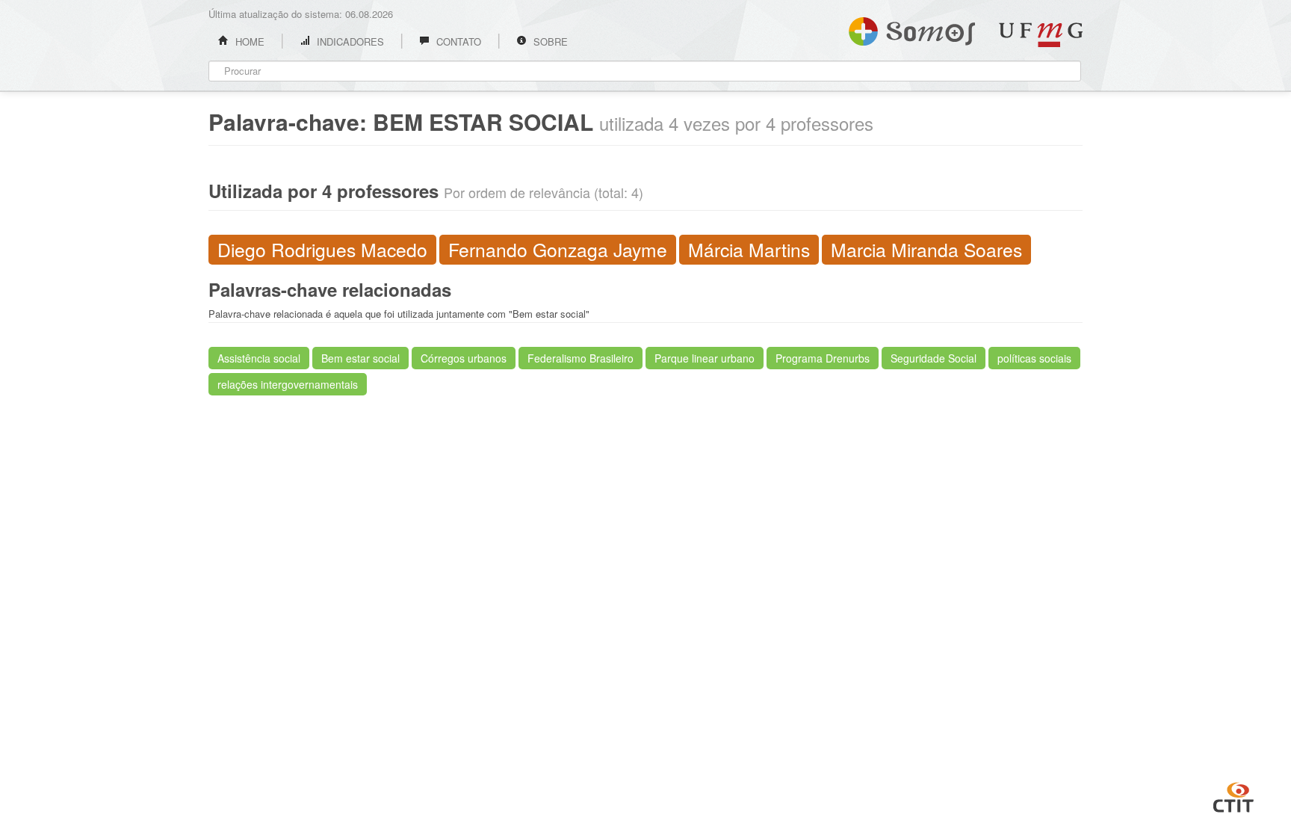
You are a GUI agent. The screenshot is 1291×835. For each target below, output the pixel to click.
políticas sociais (1034, 358)
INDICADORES (349, 41)
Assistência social (258, 358)
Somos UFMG (911, 28)
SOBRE (549, 41)
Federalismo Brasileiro (580, 358)
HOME (248, 41)
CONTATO (457, 41)
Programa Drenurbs (822, 358)
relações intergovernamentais (287, 384)
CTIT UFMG (1233, 795)
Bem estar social (360, 358)
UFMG (1041, 34)
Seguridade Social (933, 358)
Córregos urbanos (464, 358)
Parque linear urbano (704, 358)
